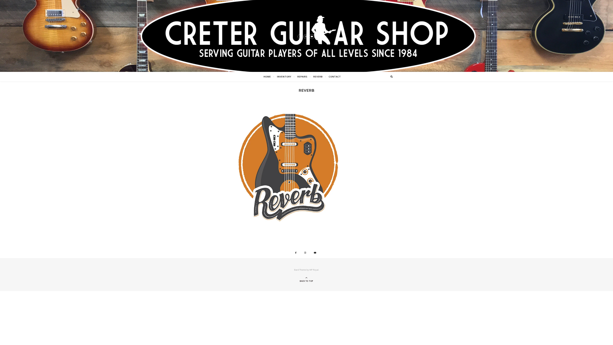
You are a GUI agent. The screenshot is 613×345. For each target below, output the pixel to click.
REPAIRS (302, 76)
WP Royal (313, 269)
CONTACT (335, 76)
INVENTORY (284, 76)
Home (267, 76)
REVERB (318, 76)
